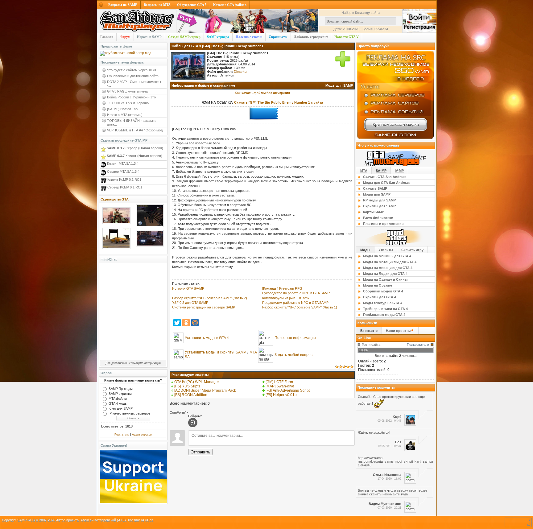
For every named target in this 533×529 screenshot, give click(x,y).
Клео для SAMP (121, 408)
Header (136, 21)
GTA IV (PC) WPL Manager (196, 382)
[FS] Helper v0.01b (281, 395)
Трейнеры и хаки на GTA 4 (385, 309)
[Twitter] (177, 322)
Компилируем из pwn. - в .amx (285, 298)
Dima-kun (241, 71)
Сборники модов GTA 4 (383, 291)
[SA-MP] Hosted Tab (122, 109)
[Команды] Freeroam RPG (282, 288)
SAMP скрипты (120, 393)
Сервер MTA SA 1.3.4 (122, 171)
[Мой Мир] (195, 322)
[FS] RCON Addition (190, 395)
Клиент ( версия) (134, 156)
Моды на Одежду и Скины (385, 279)
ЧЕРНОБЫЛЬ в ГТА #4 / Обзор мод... (136, 130)
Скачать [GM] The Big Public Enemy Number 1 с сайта (278, 102)
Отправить (200, 452)
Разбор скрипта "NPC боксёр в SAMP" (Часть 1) (299, 307)
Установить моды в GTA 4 (207, 338)
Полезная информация (295, 338)
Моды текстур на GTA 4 (382, 303)
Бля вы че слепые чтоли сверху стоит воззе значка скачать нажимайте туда (392, 492)
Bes (398, 442)
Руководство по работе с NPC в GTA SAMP (296, 293)
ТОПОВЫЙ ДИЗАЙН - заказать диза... (131, 122)
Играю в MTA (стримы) (125, 115)
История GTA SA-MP (188, 288)
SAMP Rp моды (121, 389)
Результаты (121, 434)
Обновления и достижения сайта (133, 76)
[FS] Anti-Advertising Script (288, 390)
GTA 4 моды (118, 403)
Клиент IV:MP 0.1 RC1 (123, 179)
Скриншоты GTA (115, 199)
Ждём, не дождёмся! (374, 432)
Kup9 (397, 417)
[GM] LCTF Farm (279, 382)
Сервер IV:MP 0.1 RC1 (124, 187)
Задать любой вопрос (293, 355)
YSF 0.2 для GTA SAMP (190, 302)
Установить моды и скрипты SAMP (215, 352)
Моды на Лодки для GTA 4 (385, 273)
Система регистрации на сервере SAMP (203, 307)
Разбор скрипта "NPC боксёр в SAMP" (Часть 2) (209, 298)
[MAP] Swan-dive (280, 386)
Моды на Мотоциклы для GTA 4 (389, 262)
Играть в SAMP (149, 37)
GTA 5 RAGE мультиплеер (127, 91)
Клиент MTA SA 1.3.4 (122, 163)
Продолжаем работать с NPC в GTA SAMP (295, 302)
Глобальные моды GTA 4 (384, 314)
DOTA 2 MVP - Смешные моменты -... (134, 83)
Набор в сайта (360, 12)
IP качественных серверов (130, 413)
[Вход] (192, 422)
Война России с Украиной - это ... (133, 97)
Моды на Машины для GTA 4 (387, 256)
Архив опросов (142, 434)
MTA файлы (118, 398)
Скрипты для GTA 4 (379, 297)
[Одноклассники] (186, 322)
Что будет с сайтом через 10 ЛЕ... (133, 70)
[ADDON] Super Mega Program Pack (205, 390)
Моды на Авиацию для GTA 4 (387, 268)
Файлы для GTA (184, 46)
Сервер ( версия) (135, 148)
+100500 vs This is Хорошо (128, 103)
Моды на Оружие (377, 285)
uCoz (149, 520)
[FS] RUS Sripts (187, 386)
